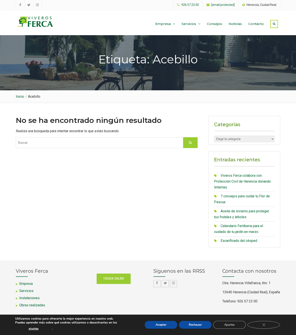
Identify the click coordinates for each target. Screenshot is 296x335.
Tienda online (113, 278)
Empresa (163, 24)
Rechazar (195, 325)
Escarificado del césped (239, 241)
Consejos (214, 24)
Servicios (189, 24)
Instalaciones (29, 298)
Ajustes (229, 325)
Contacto (256, 24)
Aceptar (161, 325)
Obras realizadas (32, 305)
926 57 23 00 (190, 5)
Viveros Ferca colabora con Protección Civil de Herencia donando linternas (242, 181)
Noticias (235, 24)
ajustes (34, 329)
